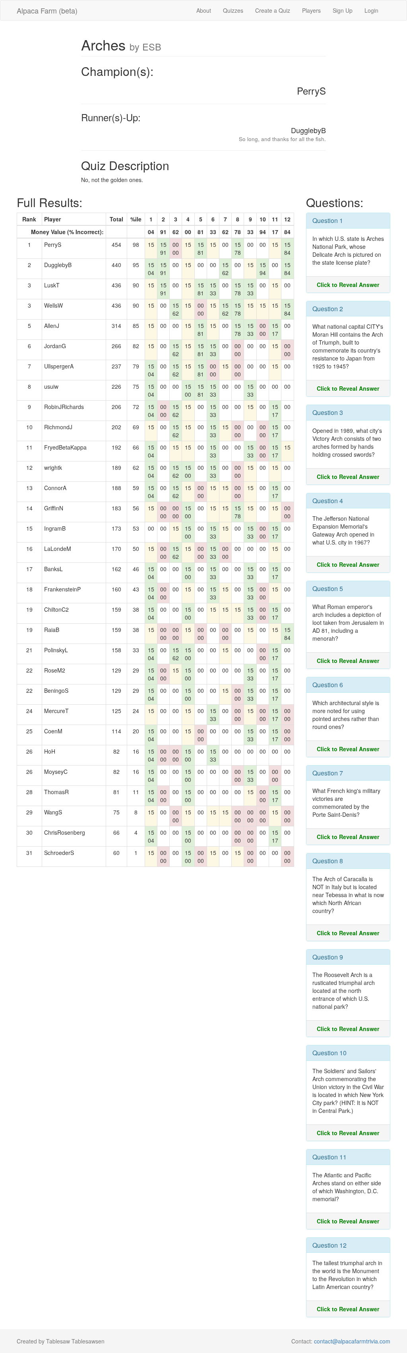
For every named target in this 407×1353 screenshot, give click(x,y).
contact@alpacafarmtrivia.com (352, 1341)
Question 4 (327, 500)
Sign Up (343, 10)
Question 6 (327, 684)
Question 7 (327, 772)
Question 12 (329, 1245)
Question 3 (327, 412)
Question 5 (327, 588)
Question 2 (327, 308)
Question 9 (327, 956)
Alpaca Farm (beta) (47, 10)
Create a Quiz (272, 10)
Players (311, 10)
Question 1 (327, 220)
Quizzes (233, 10)
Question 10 (329, 1052)
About (203, 10)
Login (371, 10)
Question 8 (327, 860)
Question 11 (329, 1156)
